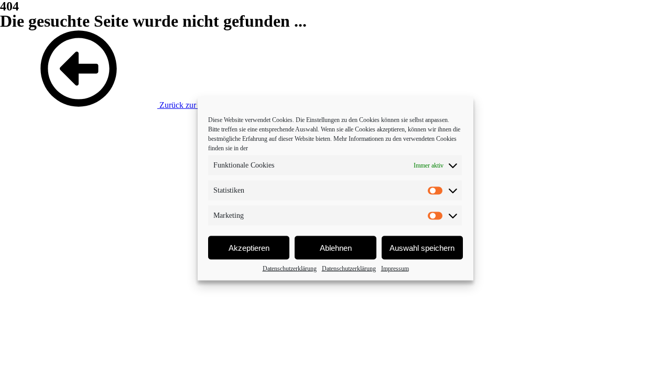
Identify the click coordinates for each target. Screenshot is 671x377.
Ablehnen (336, 247)
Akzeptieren (249, 247)
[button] (114, 105)
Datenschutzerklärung (290, 268)
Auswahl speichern (421, 247)
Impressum (395, 268)
